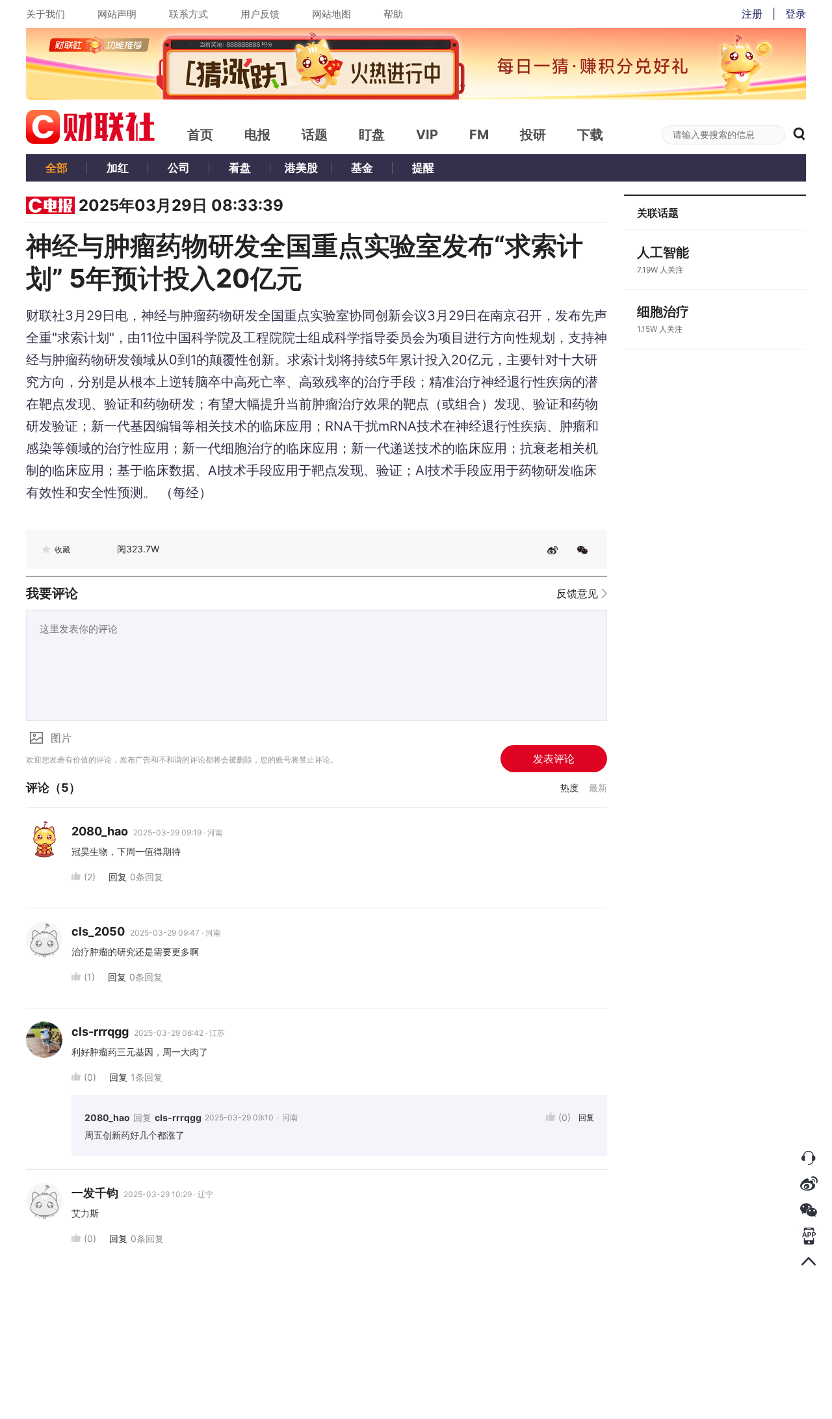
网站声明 (117, 14)
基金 (362, 167)
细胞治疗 (663, 311)
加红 (118, 167)
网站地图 (331, 14)
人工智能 (663, 252)
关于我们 (45, 14)
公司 (179, 167)
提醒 (423, 167)
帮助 (393, 14)
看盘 (240, 167)
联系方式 (188, 14)
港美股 (301, 167)
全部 (57, 167)
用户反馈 (260, 14)
